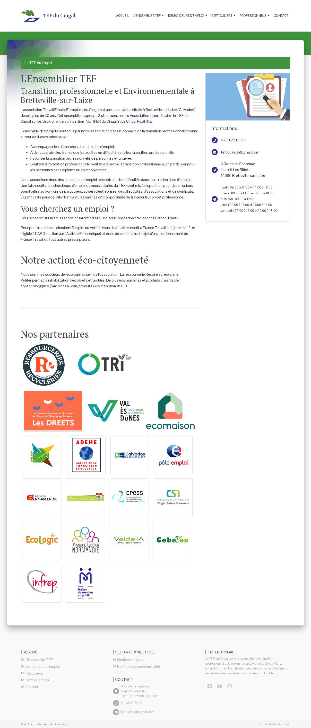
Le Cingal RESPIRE (136, 121)
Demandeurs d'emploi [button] (186, 16)
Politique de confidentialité (138, 666)
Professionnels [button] (253, 16)
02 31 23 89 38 (233, 140)
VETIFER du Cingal (101, 121)
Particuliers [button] (222, 16)
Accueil (122, 16)
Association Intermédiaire (150, 115)
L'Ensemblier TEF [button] (147, 16)
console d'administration (274, 724)
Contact (281, 16)
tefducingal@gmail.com (240, 152)
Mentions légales (130, 659)
